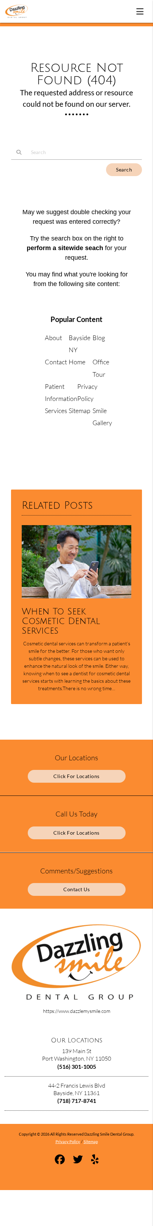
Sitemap (79, 410)
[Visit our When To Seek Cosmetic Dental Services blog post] (76, 600)
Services (56, 410)
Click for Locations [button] (76, 776)
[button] (142, 10)
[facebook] (59, 1160)
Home (77, 362)
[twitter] (77, 1160)
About (53, 338)
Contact (56, 362)
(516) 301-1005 (76, 1066)
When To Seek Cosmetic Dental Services (61, 621)
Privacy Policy (68, 1141)
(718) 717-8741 (76, 1100)
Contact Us (76, 889)
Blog (99, 338)
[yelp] (95, 1160)
